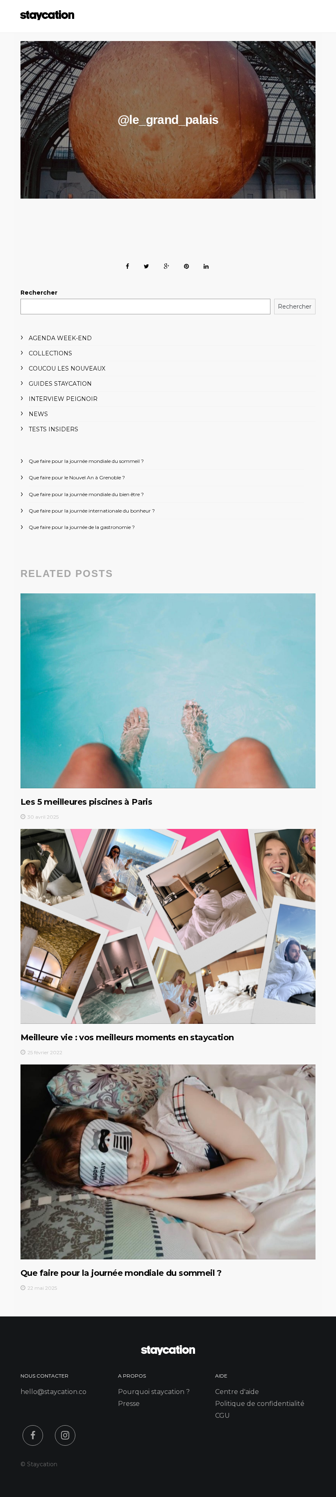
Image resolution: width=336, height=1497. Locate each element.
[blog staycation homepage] (47, 17)
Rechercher (38, 292)
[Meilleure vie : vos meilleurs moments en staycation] (168, 926)
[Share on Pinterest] (186, 265)
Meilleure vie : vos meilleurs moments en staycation (127, 1037)
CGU (222, 1415)
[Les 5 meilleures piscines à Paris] (168, 690)
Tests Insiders (53, 429)
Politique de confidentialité (259, 1404)
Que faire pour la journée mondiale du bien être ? (86, 494)
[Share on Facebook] (127, 265)
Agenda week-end (60, 338)
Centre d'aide (237, 1392)
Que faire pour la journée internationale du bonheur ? (92, 511)
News (38, 414)
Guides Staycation (60, 383)
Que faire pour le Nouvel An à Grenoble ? (77, 477)
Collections (50, 353)
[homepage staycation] (168, 1353)
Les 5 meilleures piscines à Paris (86, 802)
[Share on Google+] (166, 265)
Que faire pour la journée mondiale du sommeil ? (86, 461)
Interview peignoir (63, 399)
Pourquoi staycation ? (154, 1392)
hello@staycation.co (53, 1392)
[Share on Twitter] (146, 265)
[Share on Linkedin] (206, 265)
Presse (129, 1404)
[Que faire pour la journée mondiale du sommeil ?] (168, 1161)
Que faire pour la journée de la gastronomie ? (82, 527)
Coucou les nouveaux (67, 368)
